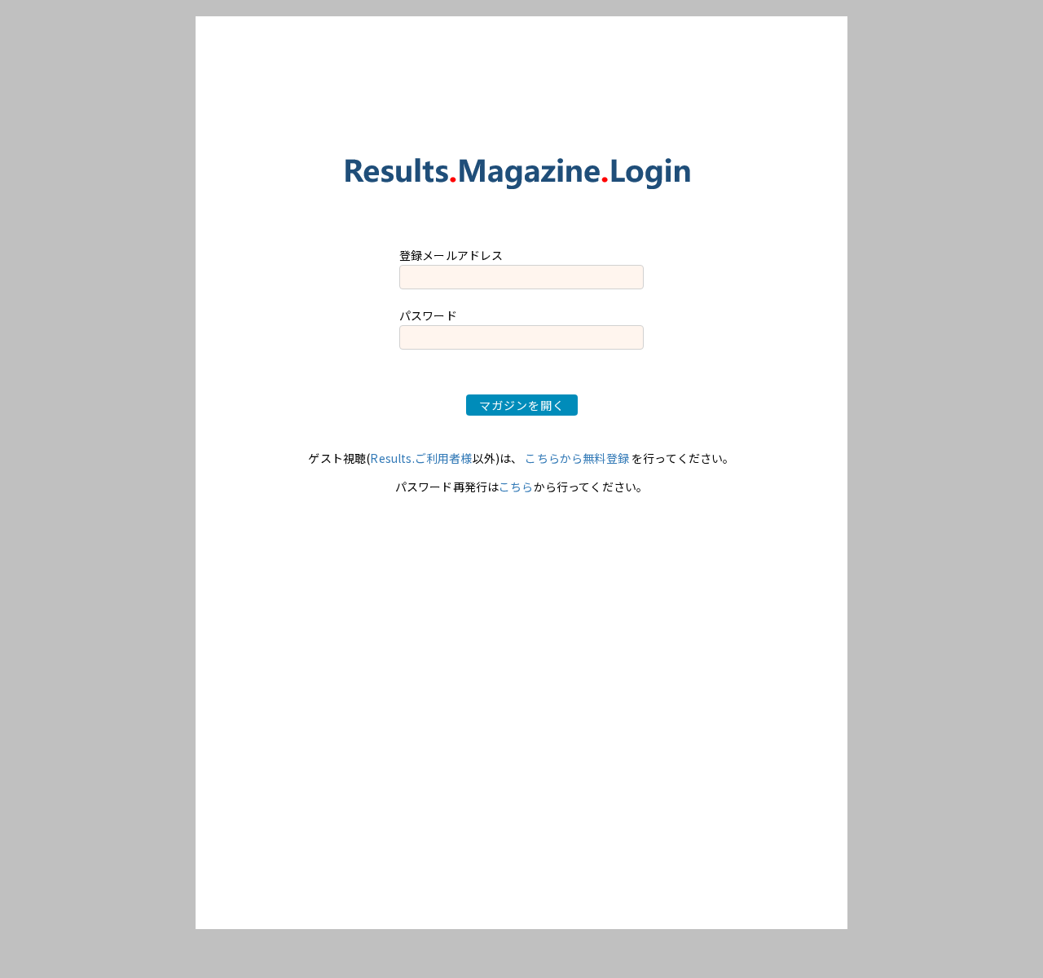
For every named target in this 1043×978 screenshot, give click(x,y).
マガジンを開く (522, 405)
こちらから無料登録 (576, 458)
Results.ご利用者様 (421, 458)
